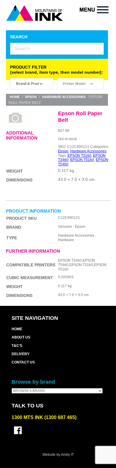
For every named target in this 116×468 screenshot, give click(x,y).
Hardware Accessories (64, 97)
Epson (31, 97)
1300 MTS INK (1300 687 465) (44, 417)
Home (15, 97)
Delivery (20, 354)
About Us (21, 337)
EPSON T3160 (79, 156)
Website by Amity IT (58, 455)
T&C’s (17, 346)
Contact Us (23, 362)
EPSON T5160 (82, 160)
